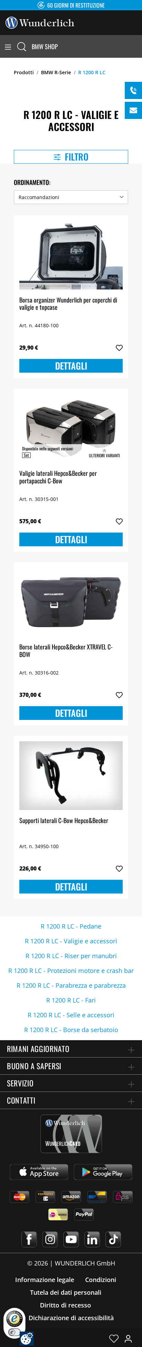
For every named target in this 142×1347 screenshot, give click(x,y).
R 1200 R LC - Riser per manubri (71, 956)
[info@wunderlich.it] (133, 110)
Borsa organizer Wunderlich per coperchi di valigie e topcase (68, 304)
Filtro (76, 156)
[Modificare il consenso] (26, 1339)
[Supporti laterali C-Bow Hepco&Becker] (71, 775)
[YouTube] (71, 1239)
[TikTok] (113, 1239)
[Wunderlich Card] (71, 1134)
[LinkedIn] (92, 1239)
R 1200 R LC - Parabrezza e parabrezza (71, 985)
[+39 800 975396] (133, 90)
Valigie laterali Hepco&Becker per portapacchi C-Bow (58, 477)
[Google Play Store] (103, 1172)
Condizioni (100, 1279)
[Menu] (7, 46)
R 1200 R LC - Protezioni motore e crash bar (71, 970)
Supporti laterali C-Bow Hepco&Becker (63, 821)
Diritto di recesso (65, 1305)
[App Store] (39, 1172)
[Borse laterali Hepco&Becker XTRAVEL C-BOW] (71, 602)
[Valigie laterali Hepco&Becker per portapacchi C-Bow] (71, 428)
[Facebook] (29, 1239)
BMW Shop (45, 46)
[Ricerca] (21, 46)
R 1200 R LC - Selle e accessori (71, 1015)
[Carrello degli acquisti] (138, 46)
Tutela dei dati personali (65, 1292)
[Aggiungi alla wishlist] (119, 347)
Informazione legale (44, 1279)
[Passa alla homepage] (40, 22)
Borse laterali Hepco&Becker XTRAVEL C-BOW (66, 651)
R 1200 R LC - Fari (71, 1000)
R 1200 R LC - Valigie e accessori (71, 941)
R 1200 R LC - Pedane (71, 926)
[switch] (14, 1332)
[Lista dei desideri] (113, 1338)
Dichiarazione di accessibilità (71, 1318)
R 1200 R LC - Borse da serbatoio (71, 1030)
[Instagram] (50, 1239)
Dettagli (71, 365)
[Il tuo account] (128, 1338)
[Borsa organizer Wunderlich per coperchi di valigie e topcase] (71, 255)
